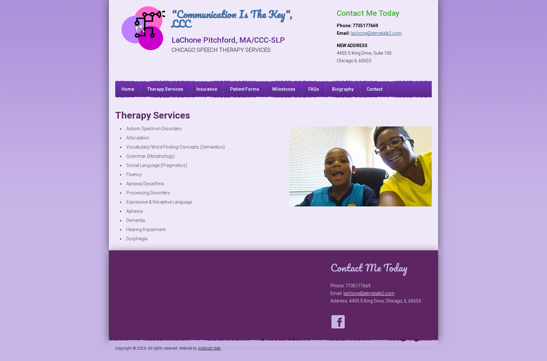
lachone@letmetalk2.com (376, 33)
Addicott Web (209, 348)
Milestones (283, 89)
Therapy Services (165, 89)
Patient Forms (244, 89)
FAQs (313, 89)
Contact (374, 89)
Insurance (206, 89)
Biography (343, 89)
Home (128, 89)
